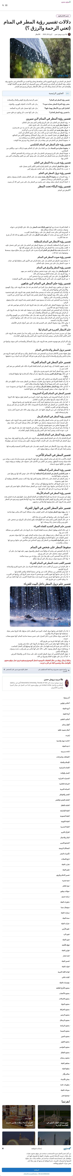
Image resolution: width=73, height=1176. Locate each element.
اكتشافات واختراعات (62, 757)
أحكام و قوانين (64, 703)
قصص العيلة (65, 961)
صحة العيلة (66, 918)
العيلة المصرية (65, 827)
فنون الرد (66, 934)
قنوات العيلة (65, 966)
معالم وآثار (66, 1074)
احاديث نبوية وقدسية (63, 741)
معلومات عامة (64, 1085)
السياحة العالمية (64, 784)
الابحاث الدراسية (64, 768)
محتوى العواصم (64, 1047)
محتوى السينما (64, 1031)
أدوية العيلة (66, 708)
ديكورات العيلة (64, 902)
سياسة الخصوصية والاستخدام (30, 1173)
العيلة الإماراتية (64, 811)
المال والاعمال (64, 837)
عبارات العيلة (65, 923)
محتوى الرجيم (65, 1015)
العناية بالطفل (65, 805)
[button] (3, 1148)
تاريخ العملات (65, 859)
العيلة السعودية (64, 816)
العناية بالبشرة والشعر (62, 800)
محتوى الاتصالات (64, 999)
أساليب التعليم (64, 719)
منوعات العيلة (65, 1090)
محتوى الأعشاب (64, 993)
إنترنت (67, 735)
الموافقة (36, 1170)
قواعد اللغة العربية (63, 972)
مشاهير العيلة (65, 1063)
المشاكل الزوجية (64, 848)
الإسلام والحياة (64, 762)
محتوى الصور (65, 1036)
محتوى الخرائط (64, 1009)
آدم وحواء (66, 698)
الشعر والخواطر (64, 794)
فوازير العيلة (65, 950)
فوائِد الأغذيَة (65, 945)
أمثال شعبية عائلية (63, 730)
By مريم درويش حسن (61, 34)
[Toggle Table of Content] (66, 93)
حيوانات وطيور (64, 891)
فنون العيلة (66, 940)
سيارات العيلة (65, 913)
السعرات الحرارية (63, 778)
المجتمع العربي (64, 843)
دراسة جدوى (65, 897)
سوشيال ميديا (65, 907)
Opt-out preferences (43, 1173)
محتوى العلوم (65, 1042)
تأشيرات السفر (64, 854)
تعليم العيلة (66, 870)
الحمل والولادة (65, 773)
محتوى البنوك (65, 1004)
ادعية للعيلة (65, 746)
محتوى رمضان (64, 1058)
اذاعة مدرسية (65, 751)
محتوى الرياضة (64, 1026)
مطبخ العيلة (65, 1069)
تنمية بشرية (65, 880)
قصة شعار (66, 956)
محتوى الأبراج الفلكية (62, 988)
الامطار (37, 34)
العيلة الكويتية (65, 821)
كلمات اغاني (65, 977)
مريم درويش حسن (52, 679)
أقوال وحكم (65, 725)
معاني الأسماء (65, 1079)
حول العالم (66, 886)
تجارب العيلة (65, 864)
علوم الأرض (65, 929)
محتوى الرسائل (64, 1020)
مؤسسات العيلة (64, 983)
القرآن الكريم (65, 832)
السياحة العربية (64, 789)
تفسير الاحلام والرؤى (63, 16)
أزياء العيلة (66, 714)
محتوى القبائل (65, 1052)
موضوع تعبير (65, 1095)
